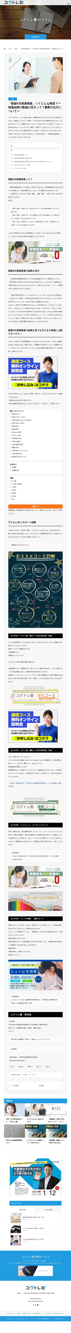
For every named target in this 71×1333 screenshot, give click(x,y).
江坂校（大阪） (26, 1313)
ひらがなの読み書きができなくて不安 (33, 1239)
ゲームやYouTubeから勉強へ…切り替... (33, 1228)
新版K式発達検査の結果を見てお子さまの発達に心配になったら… (33, 161)
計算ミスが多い (17, 435)
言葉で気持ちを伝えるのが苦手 (21, 420)
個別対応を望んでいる (19, 456)
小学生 (14, 487)
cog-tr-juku (17, 1074)
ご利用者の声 (36, 1313)
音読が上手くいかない (19, 417)
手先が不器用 (16, 441)
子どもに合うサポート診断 (22, 165)
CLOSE (37, 148)
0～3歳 (14, 481)
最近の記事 (22, 1209)
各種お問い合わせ (59, 1313)
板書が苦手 (15, 429)
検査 (13, 98)
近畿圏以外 (15, 470)
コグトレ (9, 1313)
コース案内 (17, 1313)
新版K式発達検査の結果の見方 (23, 158)
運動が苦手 (15, 447)
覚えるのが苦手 (17, 432)
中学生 (14, 490)
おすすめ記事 (48, 1209)
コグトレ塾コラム (47, 1313)
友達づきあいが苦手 (18, 423)
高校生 (14, 493)
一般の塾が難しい (17, 453)
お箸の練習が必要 (17, 444)
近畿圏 (14, 467)
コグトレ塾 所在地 (20, 168)
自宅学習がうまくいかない (20, 450)
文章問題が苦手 (17, 438)
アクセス (11, 1031)
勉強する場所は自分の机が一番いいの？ (34, 1217)
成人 (13, 499)
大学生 (14, 496)
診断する (35, 506)
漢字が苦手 (15, 426)
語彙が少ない (16, 414)
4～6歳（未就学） (17, 484)
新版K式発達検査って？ (21, 154)
